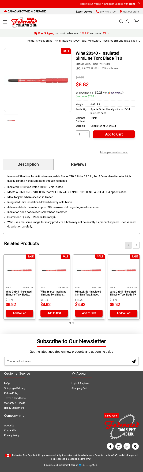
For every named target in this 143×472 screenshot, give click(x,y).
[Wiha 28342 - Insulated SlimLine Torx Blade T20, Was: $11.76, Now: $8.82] (54, 270)
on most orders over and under (73, 33)
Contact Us (10, 430)
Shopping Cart (79, 388)
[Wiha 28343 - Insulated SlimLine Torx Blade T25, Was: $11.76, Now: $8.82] (88, 270)
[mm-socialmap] (135, 446)
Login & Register (80, 383)
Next (136, 245)
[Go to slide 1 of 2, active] (70, 323)
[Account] (128, 21)
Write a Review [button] (110, 68)
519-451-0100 (107, 11)
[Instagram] (118, 446)
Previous (128, 245)
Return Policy (11, 393)
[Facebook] (110, 446)
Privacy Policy (11, 435)
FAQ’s (7, 383)
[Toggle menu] (5, 22)
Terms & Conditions (15, 398)
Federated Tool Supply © (25, 455)
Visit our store (130, 11)
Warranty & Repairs (14, 403)
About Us (9, 425)
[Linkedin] (126, 446)
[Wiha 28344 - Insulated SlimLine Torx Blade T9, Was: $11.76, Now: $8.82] (123, 270)
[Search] (120, 21)
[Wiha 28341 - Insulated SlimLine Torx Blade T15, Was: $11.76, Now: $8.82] (19, 270)
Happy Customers (14, 407)
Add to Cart (19, 313)
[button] (105, 92)
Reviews (78, 164)
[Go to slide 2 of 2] (73, 323)
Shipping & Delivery (14, 388)
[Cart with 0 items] (136, 21)
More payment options (114, 152)
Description (28, 164)
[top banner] (139, 3)
